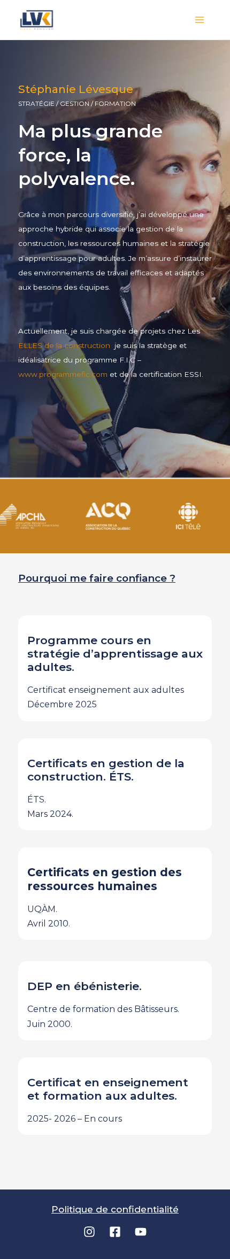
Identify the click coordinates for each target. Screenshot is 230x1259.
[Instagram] (89, 1231)
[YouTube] (140, 1231)
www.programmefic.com (63, 374)
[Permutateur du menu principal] (200, 19)
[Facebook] (115, 1231)
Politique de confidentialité (115, 1209)
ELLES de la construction (65, 345)
